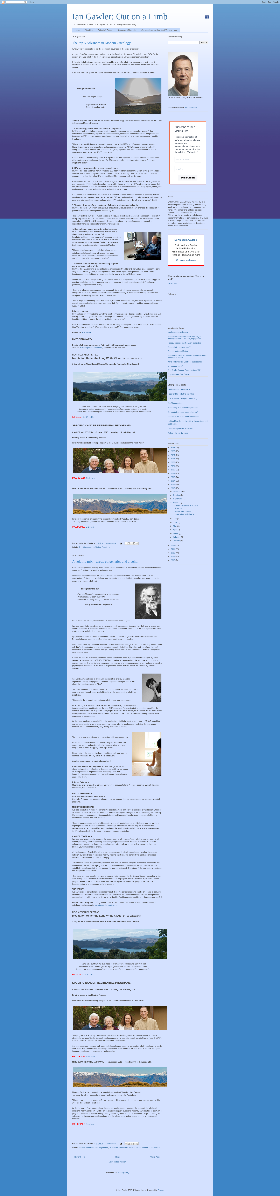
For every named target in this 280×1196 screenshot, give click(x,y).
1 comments (111, 1143)
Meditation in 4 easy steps (179, 389)
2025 (173, 451)
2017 (173, 481)
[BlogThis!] (128, 543)
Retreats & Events (105, 30)
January (176, 541)
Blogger (161, 1190)
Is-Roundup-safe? (175, 366)
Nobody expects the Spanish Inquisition (184, 343)
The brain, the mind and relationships (183, 417)
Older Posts (155, 1157)
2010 (173, 560)
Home (77, 30)
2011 (173, 556)
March (176, 533)
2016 (173, 484)
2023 (173, 459)
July (175, 519)
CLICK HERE (88, 417)
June (175, 522)
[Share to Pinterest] (137, 543)
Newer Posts (79, 1157)
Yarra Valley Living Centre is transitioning (185, 362)
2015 (173, 488)
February (177, 537)
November (177, 491)
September (178, 499)
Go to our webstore (186, 260)
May (175, 526)
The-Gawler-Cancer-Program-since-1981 (184, 370)
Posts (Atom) (123, 1173)
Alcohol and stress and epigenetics (93, 1147)
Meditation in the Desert (178, 332)
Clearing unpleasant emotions (180, 428)
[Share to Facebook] (134, 543)
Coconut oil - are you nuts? (179, 347)
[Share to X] (131, 543)
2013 (173, 549)
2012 (173, 553)
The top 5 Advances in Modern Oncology (101, 43)
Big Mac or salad (175, 403)
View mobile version (117, 1162)
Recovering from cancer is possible (182, 407)
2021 (173, 466)
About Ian (89, 30)
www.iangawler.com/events (91, 348)
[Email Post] (121, 543)
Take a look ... (174, 283)
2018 (173, 477)
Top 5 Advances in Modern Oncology (94, 547)
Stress (132, 1147)
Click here (86, 332)
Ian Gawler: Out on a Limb (120, 16)
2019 (173, 473)
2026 (173, 448)
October (176, 495)
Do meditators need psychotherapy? (183, 412)
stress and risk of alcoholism (148, 1147)
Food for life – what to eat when (181, 394)
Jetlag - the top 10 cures (178, 433)
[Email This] (126, 543)
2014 (173, 545)
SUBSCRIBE (188, 177)
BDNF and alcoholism (119, 1147)
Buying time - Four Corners (179, 374)
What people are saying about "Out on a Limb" (159, 30)
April (175, 530)
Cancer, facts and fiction (178, 351)
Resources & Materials (126, 30)
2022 (173, 462)
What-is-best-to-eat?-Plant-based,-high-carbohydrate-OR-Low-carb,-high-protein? (185, 337)
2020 (173, 470)
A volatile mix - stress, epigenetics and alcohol (105, 561)
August (176, 502)
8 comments (111, 543)
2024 (173, 455)
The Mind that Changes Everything (182, 398)
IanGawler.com (190, 108)
